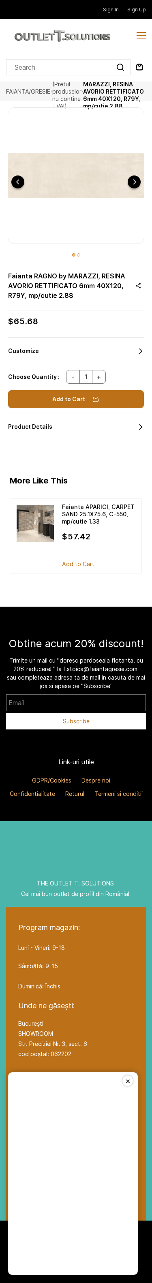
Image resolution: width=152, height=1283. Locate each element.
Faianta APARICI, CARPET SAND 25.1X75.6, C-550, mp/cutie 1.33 (98, 514)
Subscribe (76, 721)
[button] (76, 351)
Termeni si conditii (118, 793)
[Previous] (17, 181)
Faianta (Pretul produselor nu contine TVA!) (66, 91)
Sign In (111, 9)
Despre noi (95, 780)
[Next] (134, 181)
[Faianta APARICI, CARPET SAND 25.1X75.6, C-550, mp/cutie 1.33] (35, 523)
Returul (74, 793)
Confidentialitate (32, 793)
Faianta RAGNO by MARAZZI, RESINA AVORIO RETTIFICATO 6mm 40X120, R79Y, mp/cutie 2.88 (113, 91)
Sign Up (136, 9)
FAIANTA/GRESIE (28, 91)
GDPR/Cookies (51, 780)
